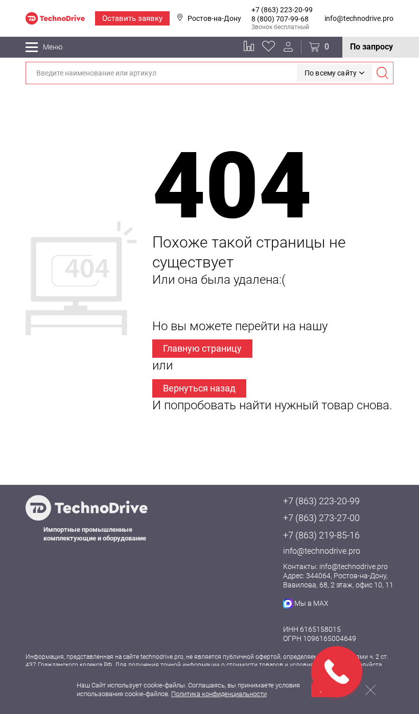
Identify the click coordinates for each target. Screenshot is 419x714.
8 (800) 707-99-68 (280, 19)
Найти (382, 73)
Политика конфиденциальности (219, 694)
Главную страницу (202, 348)
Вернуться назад (199, 388)
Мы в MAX (311, 603)
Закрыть (370, 690)
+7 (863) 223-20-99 (282, 10)
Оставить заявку (132, 18)
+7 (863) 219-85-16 (321, 535)
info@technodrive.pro (358, 18)
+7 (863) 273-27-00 (321, 517)
